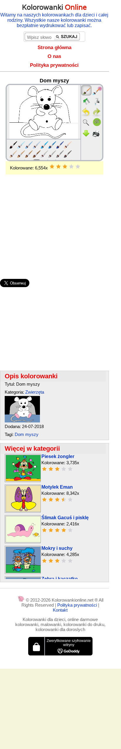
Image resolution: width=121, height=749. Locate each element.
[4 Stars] (71, 166)
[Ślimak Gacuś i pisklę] (23, 540)
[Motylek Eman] (23, 510)
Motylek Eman (57, 487)
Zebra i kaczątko (59, 578)
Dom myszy (26, 434)
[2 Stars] (58, 166)
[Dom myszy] (22, 420)
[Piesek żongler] (23, 479)
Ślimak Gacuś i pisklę (65, 517)
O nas (54, 56)
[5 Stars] (78, 166)
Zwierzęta (34, 392)
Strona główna (54, 47)
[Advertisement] (55, 217)
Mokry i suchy (57, 548)
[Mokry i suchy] (23, 571)
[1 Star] (52, 166)
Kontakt (60, 609)
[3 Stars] (65, 166)
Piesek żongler (57, 456)
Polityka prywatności (54, 65)
